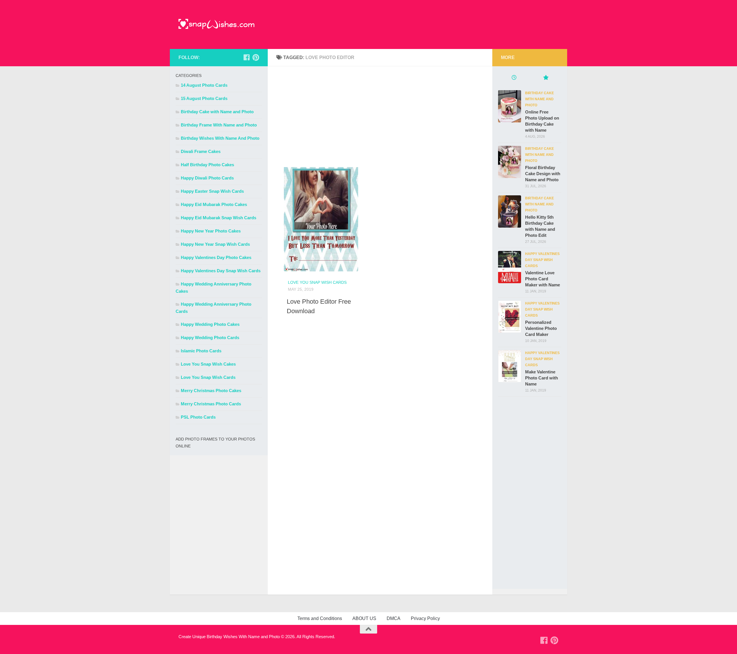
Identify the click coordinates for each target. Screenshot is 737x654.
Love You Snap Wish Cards (317, 282)
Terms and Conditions (319, 618)
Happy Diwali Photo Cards (207, 177)
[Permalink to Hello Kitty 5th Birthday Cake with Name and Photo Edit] (509, 211)
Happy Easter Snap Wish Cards (212, 191)
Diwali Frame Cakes (201, 151)
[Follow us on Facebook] (246, 57)
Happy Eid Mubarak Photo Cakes (214, 204)
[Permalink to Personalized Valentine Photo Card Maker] (509, 316)
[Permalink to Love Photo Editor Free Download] (313, 216)
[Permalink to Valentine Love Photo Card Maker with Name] (509, 267)
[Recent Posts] (514, 78)
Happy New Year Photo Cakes (211, 230)
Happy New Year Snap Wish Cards (215, 244)
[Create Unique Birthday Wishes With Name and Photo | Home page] (216, 24)
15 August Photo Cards (204, 98)
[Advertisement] (380, 115)
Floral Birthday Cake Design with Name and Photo (542, 173)
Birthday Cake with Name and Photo (217, 111)
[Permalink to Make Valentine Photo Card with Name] (509, 366)
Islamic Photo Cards (201, 350)
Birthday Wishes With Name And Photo (220, 138)
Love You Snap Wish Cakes (208, 364)
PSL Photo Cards (198, 417)
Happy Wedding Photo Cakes (210, 324)
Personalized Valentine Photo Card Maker (541, 328)
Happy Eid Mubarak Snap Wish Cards (218, 217)
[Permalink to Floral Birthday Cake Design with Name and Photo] (509, 162)
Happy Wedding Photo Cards (210, 337)
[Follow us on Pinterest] (255, 57)
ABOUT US (364, 618)
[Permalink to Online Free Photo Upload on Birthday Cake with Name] (509, 106)
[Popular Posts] (545, 78)
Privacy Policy (425, 618)
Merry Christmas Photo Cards (211, 403)
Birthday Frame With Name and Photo (219, 124)
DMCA (393, 618)
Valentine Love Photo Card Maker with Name (542, 278)
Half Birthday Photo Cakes (207, 164)
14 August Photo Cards (204, 85)
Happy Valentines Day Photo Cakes (216, 257)
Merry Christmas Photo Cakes (211, 390)
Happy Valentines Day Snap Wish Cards (221, 270)
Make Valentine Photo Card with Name (541, 377)
